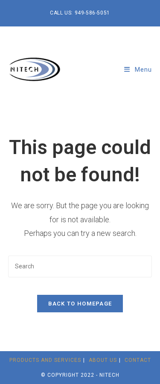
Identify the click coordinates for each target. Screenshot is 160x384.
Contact (138, 360)
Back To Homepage (80, 303)
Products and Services (45, 360)
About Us (103, 360)
